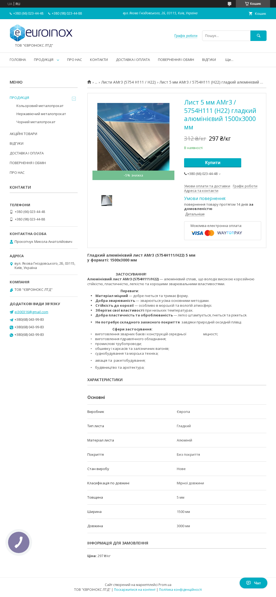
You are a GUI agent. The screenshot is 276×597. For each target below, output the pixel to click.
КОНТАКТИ (99, 59)
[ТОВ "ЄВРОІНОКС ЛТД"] (41, 40)
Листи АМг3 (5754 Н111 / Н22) (128, 82)
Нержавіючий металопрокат (41, 113)
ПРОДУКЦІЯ (43, 59)
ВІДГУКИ (209, 59)
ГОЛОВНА (18, 59)
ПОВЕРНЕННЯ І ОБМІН (176, 59)
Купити (212, 162)
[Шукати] (258, 35)
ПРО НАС (74, 59)
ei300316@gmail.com (31, 312)
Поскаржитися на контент (135, 589)
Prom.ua (164, 584)
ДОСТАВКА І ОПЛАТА (133, 59)
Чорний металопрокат (36, 121)
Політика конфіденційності (180, 589)
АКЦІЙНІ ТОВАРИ (23, 133)
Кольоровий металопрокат (40, 105)
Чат (257, 583)
